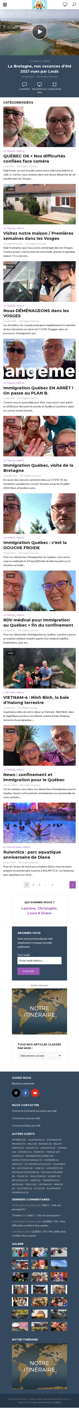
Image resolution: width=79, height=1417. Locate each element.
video (30, 1184)
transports (51, 1180)
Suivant (72, 885)
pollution (38, 1176)
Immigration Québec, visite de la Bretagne (38, 468)
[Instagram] (16, 1093)
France (18, 1156)
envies (39, 1151)
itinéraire (51, 1160)
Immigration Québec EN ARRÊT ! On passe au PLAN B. (38, 390)
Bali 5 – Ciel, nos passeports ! (44, 1215)
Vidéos (46, 61)
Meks (58, 1402)
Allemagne (36, 1139)
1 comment (24, 89)
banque (45, 1143)
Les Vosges (25, 1168)
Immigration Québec (39, 1156)
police (22, 1176)
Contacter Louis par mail (26, 1118)
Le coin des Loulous (38, 1164)
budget (32, 1147)
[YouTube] (35, 1093)
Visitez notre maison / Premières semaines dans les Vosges (38, 236)
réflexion (20, 1180)
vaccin (17, 1184)
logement (54, 1168)
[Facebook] (25, 1093)
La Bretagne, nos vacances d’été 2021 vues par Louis (39, 69)
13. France (35, 61)
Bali (32, 1143)
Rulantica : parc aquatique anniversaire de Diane (32, 855)
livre (39, 1168)
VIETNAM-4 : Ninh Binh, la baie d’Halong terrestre (36, 700)
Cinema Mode (54, 89)
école (39, 1188)
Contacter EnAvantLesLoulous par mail (34, 1110)
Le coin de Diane (12, 847)
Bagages (18, 1143)
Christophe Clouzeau (47, 76)
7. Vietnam (9, 692)
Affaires (19, 1139)
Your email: (23, 954)
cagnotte (47, 1147)
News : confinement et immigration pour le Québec (33, 777)
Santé (35, 1180)
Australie (54, 1139)
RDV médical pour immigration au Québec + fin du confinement (38, 623)
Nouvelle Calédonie (25, 1172)
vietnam (45, 1184)
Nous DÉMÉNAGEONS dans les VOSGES (36, 313)
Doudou (24, 1151)
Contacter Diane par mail (26, 1125)
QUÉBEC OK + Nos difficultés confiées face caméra (34, 159)
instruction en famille (27, 1160)
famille (53, 1151)
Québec (54, 1176)
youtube (24, 1188)
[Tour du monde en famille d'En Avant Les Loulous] (39, 1365)
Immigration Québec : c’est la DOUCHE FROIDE (35, 545)
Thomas (16, 1215)
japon (17, 1164)
